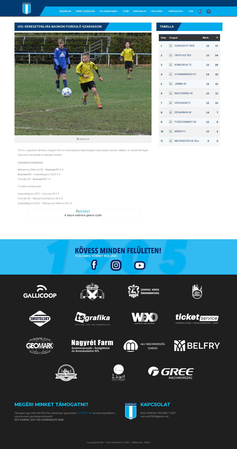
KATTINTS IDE (84, 413)
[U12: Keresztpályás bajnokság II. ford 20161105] (83, 211)
